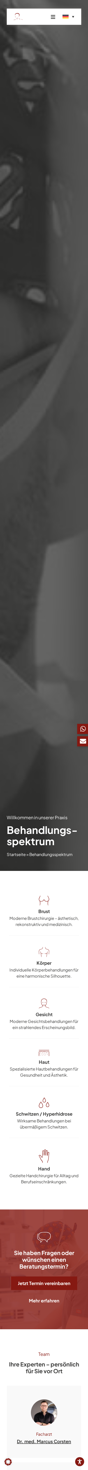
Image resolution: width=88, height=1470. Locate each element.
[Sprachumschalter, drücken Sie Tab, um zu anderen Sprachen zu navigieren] (68, 16)
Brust (44, 911)
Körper (44, 963)
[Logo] (27, 16)
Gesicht (44, 1014)
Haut (44, 1062)
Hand (44, 1168)
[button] (8, 1462)
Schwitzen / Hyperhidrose (44, 1114)
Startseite (16, 854)
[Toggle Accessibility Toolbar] (80, 1462)
